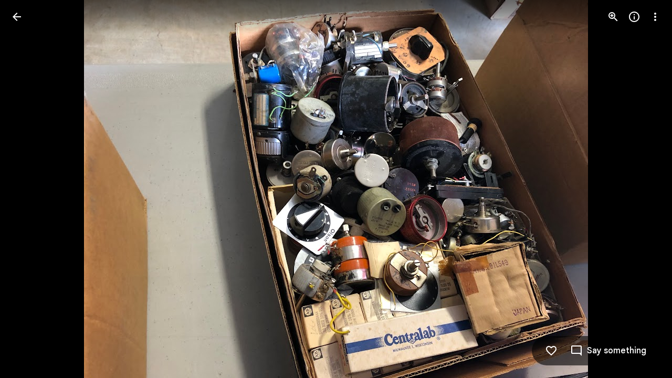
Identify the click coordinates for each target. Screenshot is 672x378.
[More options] (655, 16)
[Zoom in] (613, 16)
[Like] (551, 350)
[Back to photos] (16, 16)
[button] (29, 189)
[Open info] (634, 16)
